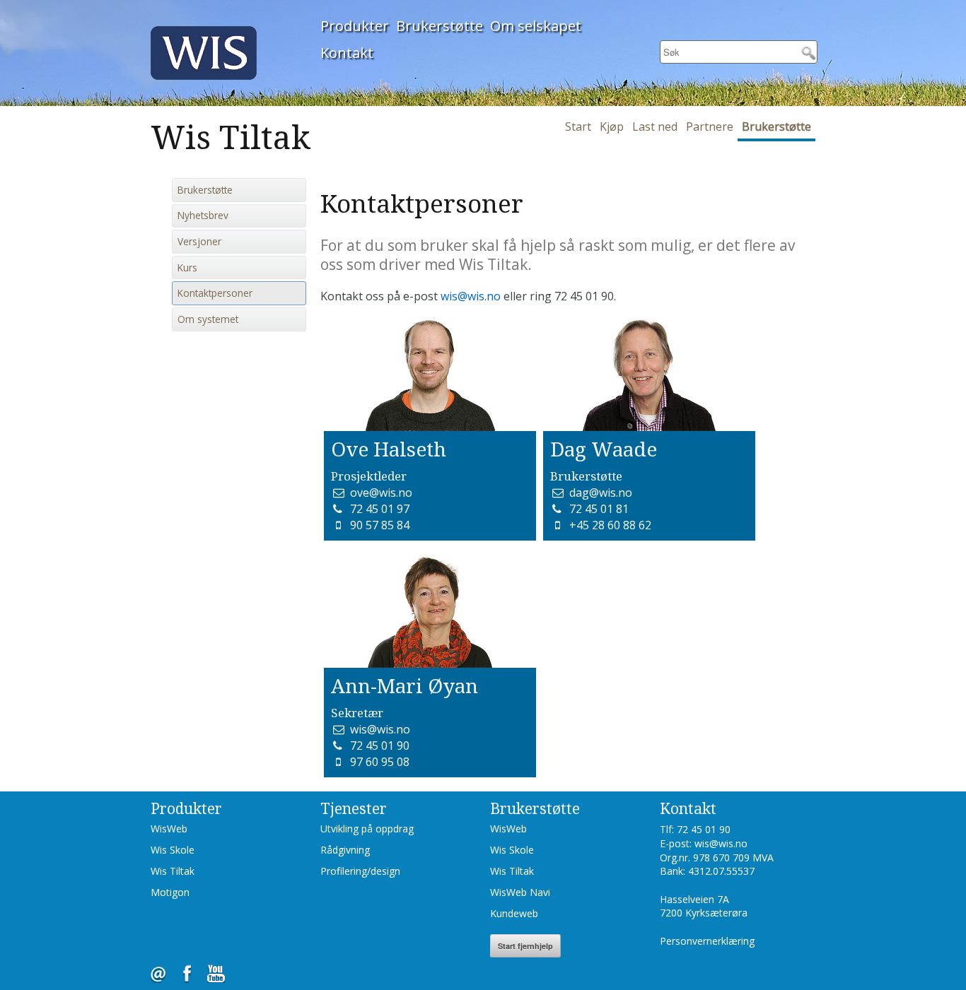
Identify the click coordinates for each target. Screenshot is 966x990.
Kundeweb (514, 913)
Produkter (354, 25)
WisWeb (169, 828)
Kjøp (612, 126)
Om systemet (208, 319)
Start (578, 126)
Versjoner (199, 241)
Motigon (170, 892)
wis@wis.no (471, 296)
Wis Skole (172, 849)
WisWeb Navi (520, 892)
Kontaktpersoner (215, 293)
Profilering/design (360, 871)
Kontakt (346, 52)
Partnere (709, 126)
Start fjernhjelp (525, 946)
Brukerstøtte (439, 25)
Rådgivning (345, 849)
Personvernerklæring (707, 941)
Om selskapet (535, 25)
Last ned (654, 126)
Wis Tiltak (172, 871)
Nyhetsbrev (203, 215)
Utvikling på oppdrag (367, 828)
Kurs (187, 267)
